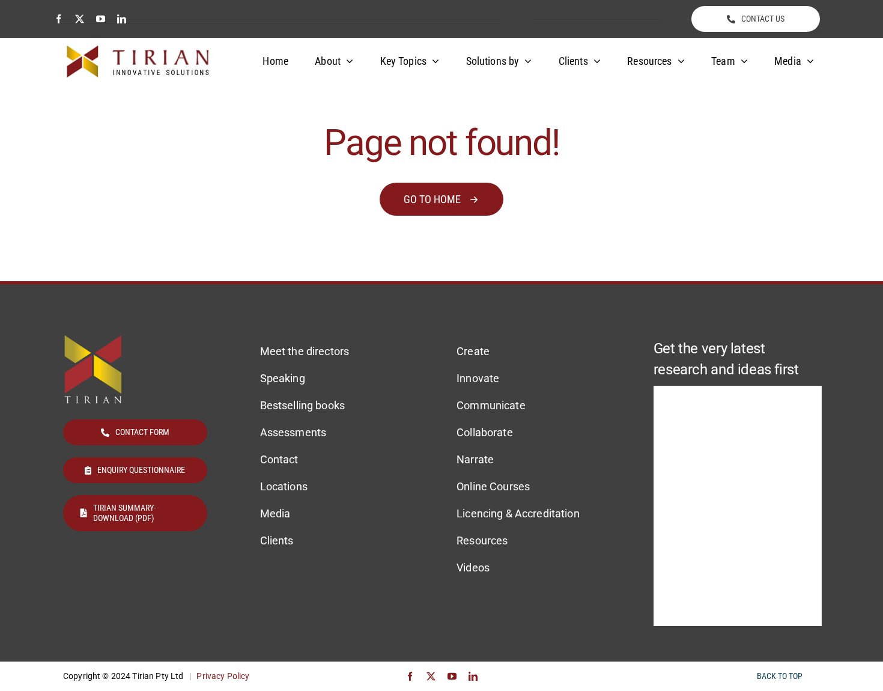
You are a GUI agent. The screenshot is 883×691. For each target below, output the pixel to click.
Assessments (293, 432)
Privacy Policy (222, 676)
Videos (473, 567)
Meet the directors (305, 351)
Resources (482, 540)
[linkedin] (121, 18)
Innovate (478, 378)
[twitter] (79, 18)
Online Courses (493, 486)
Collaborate (485, 432)
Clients (277, 540)
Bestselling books (302, 405)
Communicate (491, 405)
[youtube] (100, 18)
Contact (279, 459)
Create (473, 351)
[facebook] (58, 18)
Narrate (475, 459)
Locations (284, 486)
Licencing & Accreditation (518, 513)
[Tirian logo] (138, 49)
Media (275, 513)
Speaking (282, 378)
